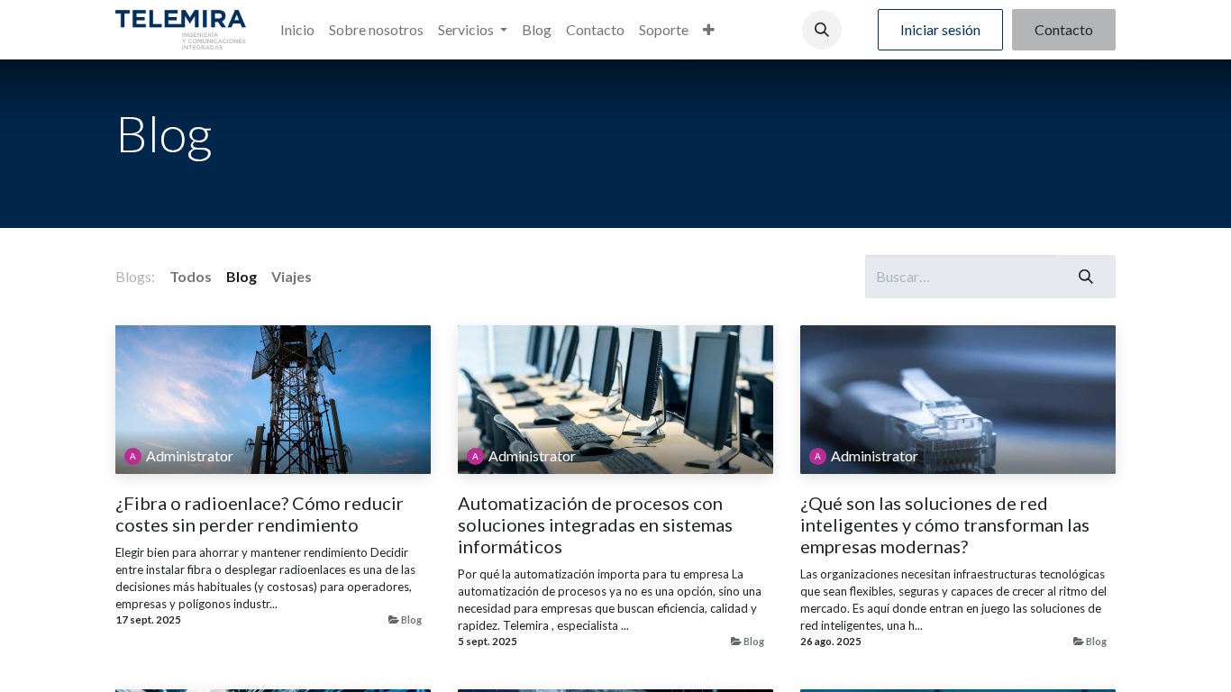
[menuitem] (297, 30)
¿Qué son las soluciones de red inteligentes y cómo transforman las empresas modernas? (945, 524)
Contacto (1064, 29)
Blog (411, 619)
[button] (822, 30)
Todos (190, 276)
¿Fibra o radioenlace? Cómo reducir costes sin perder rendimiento (259, 513)
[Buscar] (1086, 276)
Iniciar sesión (940, 29)
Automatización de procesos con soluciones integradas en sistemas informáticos (595, 524)
